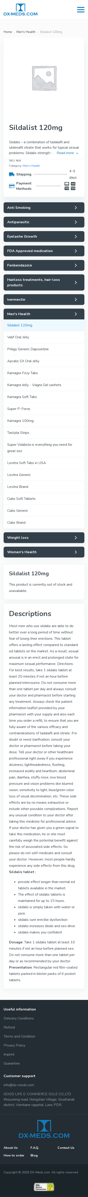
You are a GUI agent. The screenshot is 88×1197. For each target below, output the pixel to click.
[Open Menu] (80, 9)
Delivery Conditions (19, 1018)
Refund (9, 1027)
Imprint (9, 1054)
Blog (34, 1155)
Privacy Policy (14, 1045)
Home (8, 32)
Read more (65, 152)
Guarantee (12, 1063)
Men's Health (25, 32)
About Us (11, 1148)
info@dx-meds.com (19, 1085)
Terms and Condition (19, 1036)
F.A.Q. (34, 1148)
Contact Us (66, 1148)
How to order (14, 1155)
